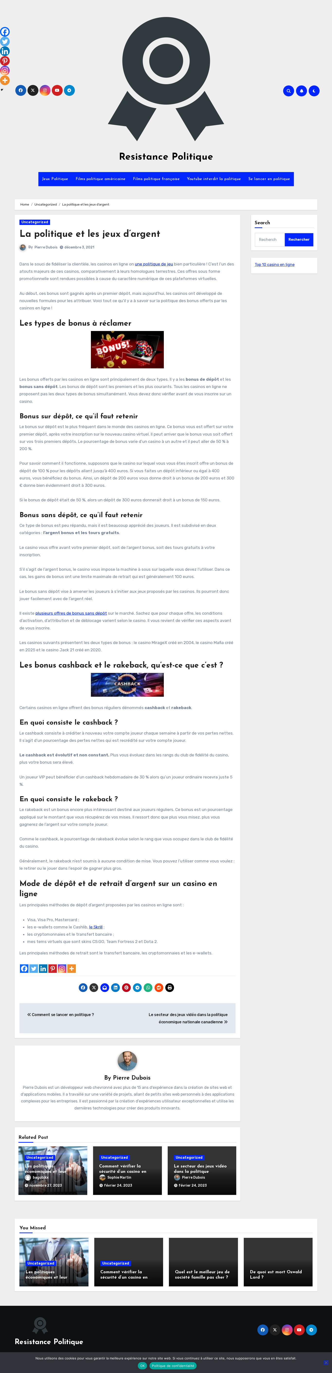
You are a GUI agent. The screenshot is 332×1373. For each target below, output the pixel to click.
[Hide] (2, 90)
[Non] (325, 1362)
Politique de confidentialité (173, 1366)
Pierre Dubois (46, 247)
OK (142, 1366)
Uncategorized (34, 222)
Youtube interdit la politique (214, 179)
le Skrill (96, 927)
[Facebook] (24, 968)
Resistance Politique (166, 157)
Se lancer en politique (269, 179)
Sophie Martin (119, 1177)
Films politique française (156, 179)
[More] (71, 968)
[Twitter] (33, 968)
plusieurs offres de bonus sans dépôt (71, 613)
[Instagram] (62, 968)
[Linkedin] (43, 968)
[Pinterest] (52, 968)
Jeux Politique (55, 179)
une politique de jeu (154, 264)
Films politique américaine (101, 179)
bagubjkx (41, 1177)
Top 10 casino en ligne (275, 264)
